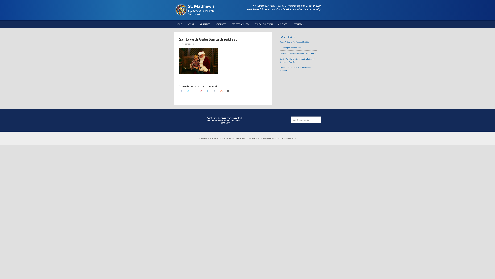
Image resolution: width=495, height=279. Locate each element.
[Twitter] (188, 91)
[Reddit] (221, 91)
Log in (217, 138)
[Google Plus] (195, 91)
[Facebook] (181, 91)
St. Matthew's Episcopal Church (196, 9)
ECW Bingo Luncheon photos (291, 48)
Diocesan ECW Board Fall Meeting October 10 (298, 53)
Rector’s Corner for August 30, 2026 (294, 42)
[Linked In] (208, 91)
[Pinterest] (201, 91)
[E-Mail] (228, 91)
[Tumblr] (215, 91)
